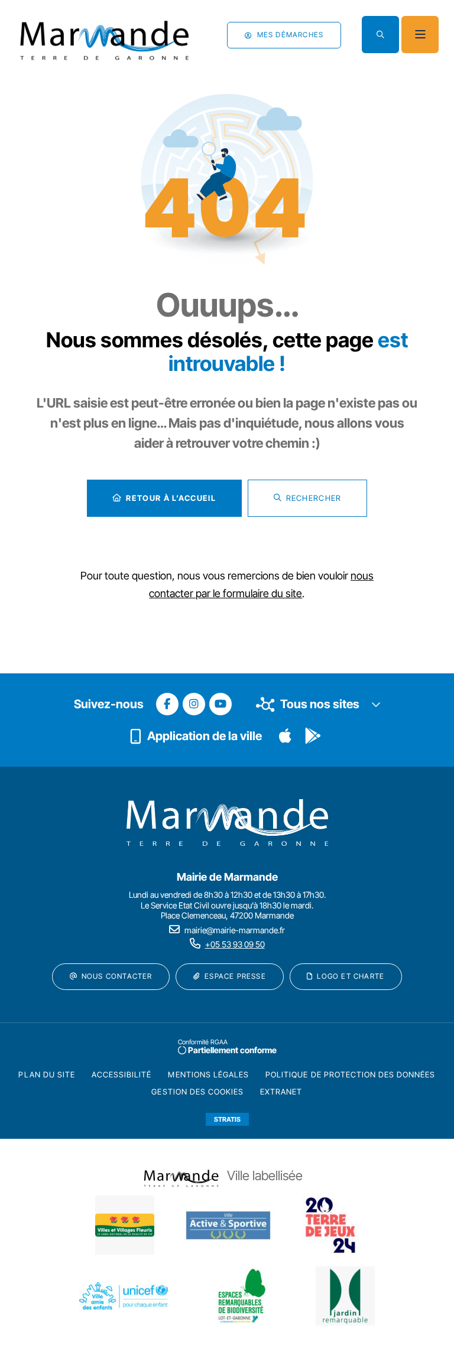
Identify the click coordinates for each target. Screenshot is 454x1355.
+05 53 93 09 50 (235, 944)
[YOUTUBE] (220, 704)
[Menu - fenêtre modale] (420, 34)
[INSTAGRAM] (194, 704)
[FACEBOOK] (167, 704)
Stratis (227, 1119)
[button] (380, 34)
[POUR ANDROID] (313, 736)
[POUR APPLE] (285, 736)
